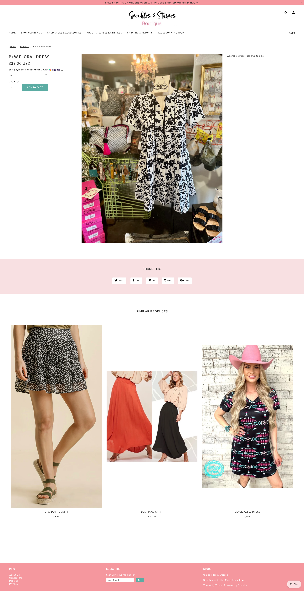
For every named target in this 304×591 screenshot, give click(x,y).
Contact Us (15, 577)
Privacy (13, 583)
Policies (13, 580)
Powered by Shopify (235, 585)
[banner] (152, 18)
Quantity (13, 81)
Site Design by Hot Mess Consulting (223, 580)
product (24, 46)
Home (13, 46)
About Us (14, 574)
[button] (43, 69)
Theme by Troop (212, 585)
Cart (292, 33)
